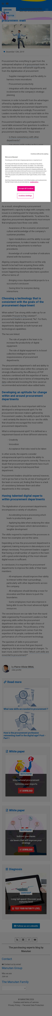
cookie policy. (34, 182)
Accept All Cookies (26, 188)
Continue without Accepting (39, 154)
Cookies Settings (25, 196)
